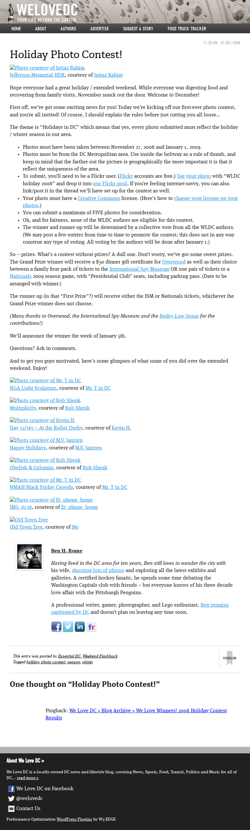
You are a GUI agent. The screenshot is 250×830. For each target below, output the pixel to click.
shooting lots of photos (98, 570)
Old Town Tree (26, 527)
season (73, 662)
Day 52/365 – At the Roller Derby (46, 428)
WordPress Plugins (74, 819)
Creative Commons (99, 198)
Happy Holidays (28, 448)
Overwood (174, 262)
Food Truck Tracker (187, 29)
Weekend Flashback (100, 656)
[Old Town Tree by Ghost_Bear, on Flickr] (29, 520)
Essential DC (69, 656)
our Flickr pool (110, 184)
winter (87, 662)
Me (75, 527)
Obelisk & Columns (31, 468)
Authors (68, 29)
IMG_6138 (21, 507)
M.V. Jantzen (88, 448)
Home (16, 29)
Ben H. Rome (66, 551)
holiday (32, 662)
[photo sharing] (47, 68)
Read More (26, 778)
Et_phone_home (79, 507)
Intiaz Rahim (108, 75)
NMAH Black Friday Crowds (41, 487)
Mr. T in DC (98, 388)
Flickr (126, 176)
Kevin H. (121, 428)
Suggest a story (138, 29)
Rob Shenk (77, 408)
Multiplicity (23, 408)
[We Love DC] (128, 13)
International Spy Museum (139, 269)
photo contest (53, 662)
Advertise (99, 29)
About (40, 29)
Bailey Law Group (179, 316)
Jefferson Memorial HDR (37, 75)
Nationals (21, 276)
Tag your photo (194, 176)
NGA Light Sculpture (33, 388)
